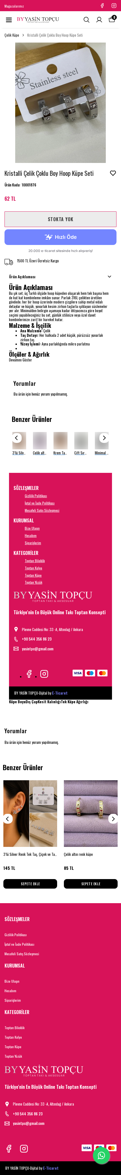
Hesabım (31, 535)
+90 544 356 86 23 (36, 639)
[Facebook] (29, 674)
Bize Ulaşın (32, 528)
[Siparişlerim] (99, 19)
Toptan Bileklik (35, 560)
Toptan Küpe (33, 575)
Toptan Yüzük (33, 582)
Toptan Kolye (33, 568)
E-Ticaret (60, 693)
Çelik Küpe (12, 35)
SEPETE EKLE (30, 883)
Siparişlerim (33, 542)
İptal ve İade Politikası (40, 503)
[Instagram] (44, 674)
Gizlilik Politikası (36, 495)
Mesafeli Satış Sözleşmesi (42, 510)
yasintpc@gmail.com (37, 648)
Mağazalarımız (14, 6)
